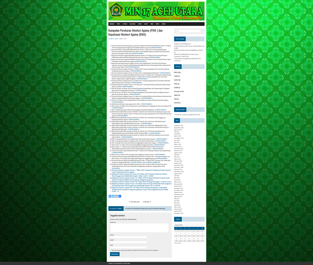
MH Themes (127, 263)
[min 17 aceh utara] (156, 11)
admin (116, 38)
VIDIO (175, 99)
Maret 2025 (177, 136)
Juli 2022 (176, 176)
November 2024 (178, 138)
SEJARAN (176, 88)
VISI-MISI (176, 103)
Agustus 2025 (178, 130)
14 (189, 236)
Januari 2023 (178, 163)
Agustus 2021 (178, 196)
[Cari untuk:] (188, 31)
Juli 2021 (176, 199)
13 (184, 236)
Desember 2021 (178, 188)
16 (197, 236)
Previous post (135, 202)
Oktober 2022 (178, 169)
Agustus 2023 (178, 153)
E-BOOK (140, 24)
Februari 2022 (178, 184)
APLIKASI (125, 24)
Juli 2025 (176, 132)
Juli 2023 (176, 155)
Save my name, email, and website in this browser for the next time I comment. (135, 250)
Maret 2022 (177, 182)
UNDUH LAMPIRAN (153, 162)
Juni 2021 (177, 201)
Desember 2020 (178, 213)
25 (176, 240)
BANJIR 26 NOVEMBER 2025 (182, 44)
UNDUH (163, 24)
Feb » (179, 243)
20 (184, 238)
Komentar (113, 222)
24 (202, 238)
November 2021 (178, 190)
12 (180, 236)
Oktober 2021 (178, 192)
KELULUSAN (132, 24)
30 (197, 240)
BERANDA (112, 24)
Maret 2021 (177, 207)
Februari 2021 (178, 209)
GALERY (146, 24)
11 (176, 236)
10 (202, 233)
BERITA (157, 24)
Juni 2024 (177, 140)
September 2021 (179, 194)
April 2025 (177, 134)
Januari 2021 (178, 211)
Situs (111, 245)
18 (176, 238)
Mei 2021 (176, 203)
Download (115, 168)
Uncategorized (177, 91)
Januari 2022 (178, 186)
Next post (146, 202)
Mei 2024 (176, 142)
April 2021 (177, 205)
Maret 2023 (177, 159)
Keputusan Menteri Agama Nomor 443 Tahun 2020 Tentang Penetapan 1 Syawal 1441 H (141, 182)
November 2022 (178, 167)
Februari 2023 (178, 161)
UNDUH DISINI (156, 48)
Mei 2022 (176, 178)
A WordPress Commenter (181, 114)
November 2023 (178, 148)
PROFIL (118, 24)
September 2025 (179, 128)
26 (180, 240)
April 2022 (177, 180)
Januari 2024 (178, 146)
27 (184, 240)
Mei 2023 (176, 157)
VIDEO (151, 24)
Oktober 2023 (178, 150)
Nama (112, 235)
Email (112, 240)
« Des (175, 243)
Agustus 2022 (178, 173)
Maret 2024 (177, 144)
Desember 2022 (178, 165)
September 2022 (179, 171)
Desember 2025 (178, 125)
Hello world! (196, 114)
